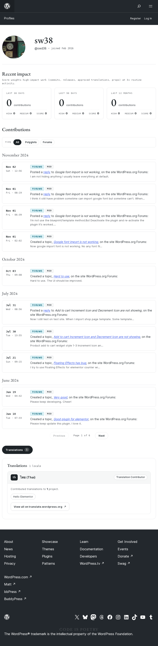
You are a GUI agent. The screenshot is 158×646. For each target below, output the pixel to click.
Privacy (9, 563)
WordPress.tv (92, 563)
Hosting (10, 556)
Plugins (47, 556)
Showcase (50, 542)
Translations (17, 449)
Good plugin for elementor (70, 419)
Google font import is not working (75, 242)
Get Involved (127, 542)
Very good (60, 397)
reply (46, 172)
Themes (48, 549)
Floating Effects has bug (69, 363)
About (8, 542)
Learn (84, 542)
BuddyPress (15, 599)
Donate (125, 556)
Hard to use (61, 276)
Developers (88, 556)
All (17, 142)
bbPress (12, 592)
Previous (59, 435)
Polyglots (31, 142)
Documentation (91, 549)
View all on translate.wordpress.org (38, 506)
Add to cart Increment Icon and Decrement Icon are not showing (96, 336)
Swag (124, 563)
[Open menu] (151, 6)
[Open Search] (139, 6)
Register (135, 18)
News (8, 549)
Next (102, 435)
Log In (148, 18)
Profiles (9, 18)
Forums (47, 142)
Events (123, 549)
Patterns (48, 563)
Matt (10, 584)
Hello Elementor (23, 496)
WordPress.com (18, 577)
